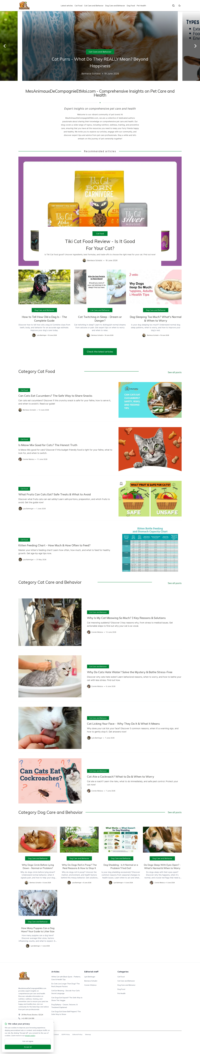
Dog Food (131, 5)
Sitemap (88, 1034)
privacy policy (30, 1035)
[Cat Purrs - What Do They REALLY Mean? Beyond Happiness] (100, 46)
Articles (55, 971)
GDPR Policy (65, 1034)
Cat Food (78, 5)
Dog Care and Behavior (115, 5)
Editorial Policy (77, 1034)
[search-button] (173, 5)
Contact (56, 1034)
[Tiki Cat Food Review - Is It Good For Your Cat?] (100, 211)
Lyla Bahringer (89, 977)
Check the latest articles (100, 351)
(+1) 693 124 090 (27, 1018)
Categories (122, 971)
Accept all (27, 1047)
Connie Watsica (90, 985)
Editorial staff (91, 971)
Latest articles (67, 5)
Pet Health (141, 5)
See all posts (175, 372)
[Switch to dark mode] (179, 5)
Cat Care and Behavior (93, 5)
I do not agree (27, 1041)
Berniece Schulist (90, 981)
